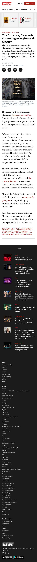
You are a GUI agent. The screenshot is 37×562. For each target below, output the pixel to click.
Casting (4, 372)
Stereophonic (6, 471)
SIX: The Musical (7, 464)
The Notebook (6, 495)
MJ (3, 440)
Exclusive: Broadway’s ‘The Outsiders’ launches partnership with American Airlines (24, 270)
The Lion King (6, 493)
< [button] (1, 19)
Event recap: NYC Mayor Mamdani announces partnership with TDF (24, 321)
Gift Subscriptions (7, 521)
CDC (12, 233)
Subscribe (29, 3)
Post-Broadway (6, 376)
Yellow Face (5, 514)
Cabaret (4, 400)
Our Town (5, 457)
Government (19, 316)
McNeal (4, 445)
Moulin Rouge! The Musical (10, 448)
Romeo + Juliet (6, 462)
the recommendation (21, 115)
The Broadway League (24, 229)
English (4, 410)
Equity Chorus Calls (24, 233)
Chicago (4, 403)
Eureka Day (5, 412)
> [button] (35, 19)
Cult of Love (5, 405)
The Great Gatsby (7, 485)
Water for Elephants (7, 509)
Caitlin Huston (7, 63)
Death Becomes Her (8, 407)
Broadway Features (23, 9)
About (3, 526)
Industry (4, 367)
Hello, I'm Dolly (6, 431)
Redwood (5, 459)
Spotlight (16, 32)
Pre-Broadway (6, 374)
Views (11, 9)
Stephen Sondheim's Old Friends (11, 469)
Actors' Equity (8, 231)
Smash (4, 467)
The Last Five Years (7, 490)
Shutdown (6, 32)
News (4, 9)
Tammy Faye (5, 481)
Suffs (3, 474)
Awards (4, 381)
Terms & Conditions (7, 535)
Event (17, 305)
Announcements (6, 365)
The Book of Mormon (8, 483)
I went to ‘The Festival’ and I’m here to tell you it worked (25, 309)
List (16, 255)
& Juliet (4, 388)
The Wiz (4, 507)
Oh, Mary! (4, 450)
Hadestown (5, 421)
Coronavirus (26, 228)
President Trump (8, 229)
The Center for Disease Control (14, 234)
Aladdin (4, 393)
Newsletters (5, 523)
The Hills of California (8, 488)
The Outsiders (6, 497)
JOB (3, 436)
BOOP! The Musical (7, 395)
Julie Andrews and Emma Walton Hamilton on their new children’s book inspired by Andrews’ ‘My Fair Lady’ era (25, 334)
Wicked (4, 512)
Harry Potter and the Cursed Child (11, 426)
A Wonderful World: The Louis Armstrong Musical (16, 391)
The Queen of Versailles (9, 502)
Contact (4, 528)
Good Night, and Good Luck (10, 417)
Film (16, 278)
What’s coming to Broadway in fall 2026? (23, 259)
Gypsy (4, 419)
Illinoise (4, 433)
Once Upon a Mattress (8, 452)
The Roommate (6, 504)
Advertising (5, 530)
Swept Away (5, 478)
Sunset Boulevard (7, 476)
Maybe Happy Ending (8, 443)
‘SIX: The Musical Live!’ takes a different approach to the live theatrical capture (23, 284)
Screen (4, 379)
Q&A (16, 327)
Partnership (19, 264)
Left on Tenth (6, 438)
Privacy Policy (6, 538)
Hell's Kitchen (6, 429)
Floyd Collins (5, 414)
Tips (3, 533)
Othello (4, 455)
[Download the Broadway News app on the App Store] (7, 557)
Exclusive (18, 291)
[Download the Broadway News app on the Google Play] (18, 557)
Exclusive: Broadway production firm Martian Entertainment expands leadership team (24, 297)
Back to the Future (7, 398)
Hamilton (4, 424)
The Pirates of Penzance (9, 500)
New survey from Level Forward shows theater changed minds (24, 348)
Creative (4, 369)
